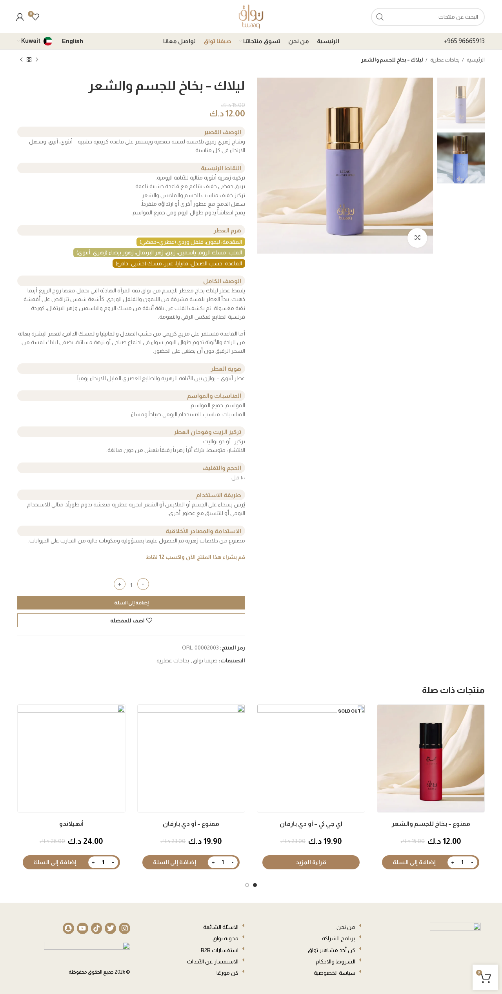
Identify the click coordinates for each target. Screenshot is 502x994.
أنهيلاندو (71, 823)
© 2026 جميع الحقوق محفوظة (99, 972)
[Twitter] (110, 928)
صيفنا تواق (205, 660)
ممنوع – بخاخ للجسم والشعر (430, 823)
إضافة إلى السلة (131, 603)
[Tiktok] (96, 928)
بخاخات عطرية (444, 60)
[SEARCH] (380, 17)
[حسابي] (20, 17)
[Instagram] (124, 928)
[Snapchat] (68, 928)
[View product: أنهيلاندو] (71, 758)
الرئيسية (475, 60)
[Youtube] (82, 928)
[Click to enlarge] (417, 238)
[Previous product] (37, 60)
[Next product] (21, 60)
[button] (414, 862)
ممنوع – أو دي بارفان (191, 823)
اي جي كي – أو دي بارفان (311, 823)
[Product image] (431, 758)
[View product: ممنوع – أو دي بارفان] (191, 758)
